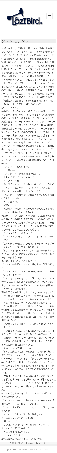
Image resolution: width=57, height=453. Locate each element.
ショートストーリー (46, 443)
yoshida (31, 443)
